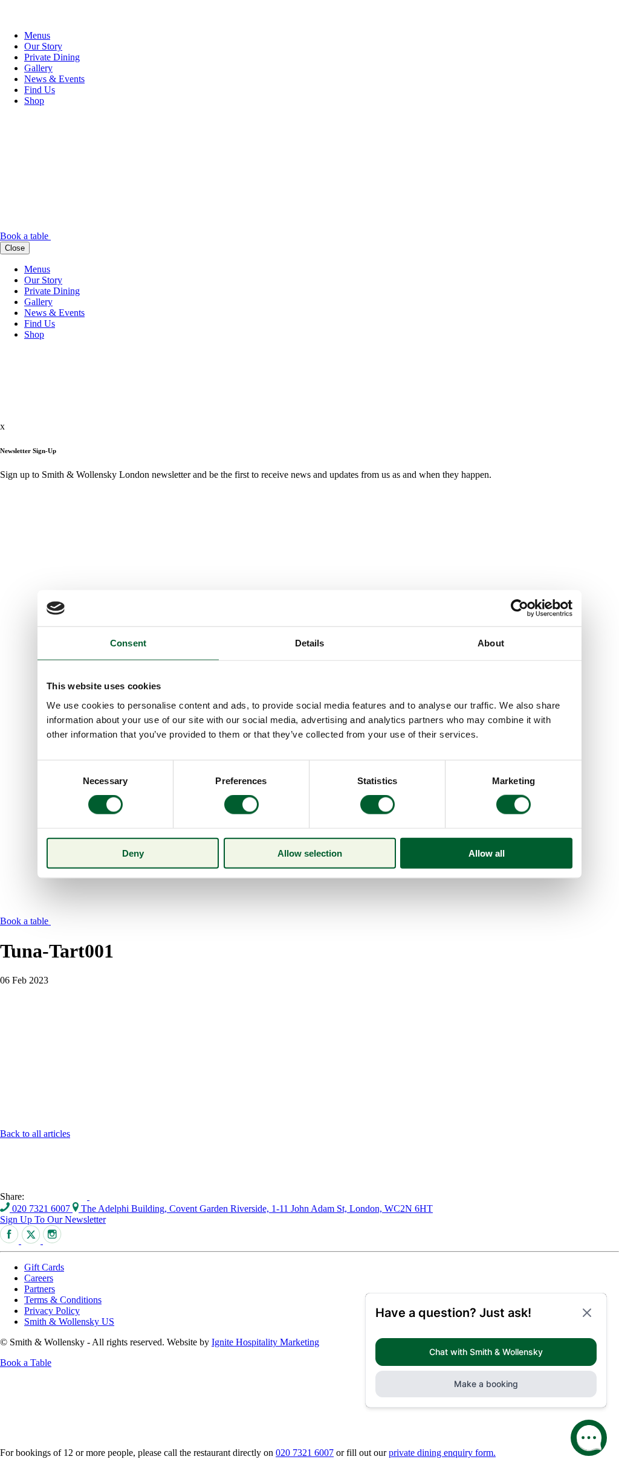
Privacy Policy (52, 1310)
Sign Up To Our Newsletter (53, 1219)
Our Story (43, 46)
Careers (38, 1278)
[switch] (241, 804)
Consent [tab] (128, 643)
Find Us (39, 90)
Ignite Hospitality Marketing (265, 1342)
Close (15, 248)
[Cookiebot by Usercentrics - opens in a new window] (519, 608)
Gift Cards (44, 1267)
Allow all (486, 853)
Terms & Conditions (63, 1300)
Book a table (25, 236)
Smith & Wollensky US (69, 1321)
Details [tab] (310, 643)
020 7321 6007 (41, 1208)
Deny (133, 853)
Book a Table (25, 1362)
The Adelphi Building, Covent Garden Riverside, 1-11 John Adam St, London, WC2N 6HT (256, 1208)
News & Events (54, 79)
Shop (34, 100)
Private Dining (52, 57)
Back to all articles (35, 1133)
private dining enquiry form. (442, 1452)
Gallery (38, 68)
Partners (39, 1289)
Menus (37, 35)
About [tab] (491, 643)
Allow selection (309, 853)
